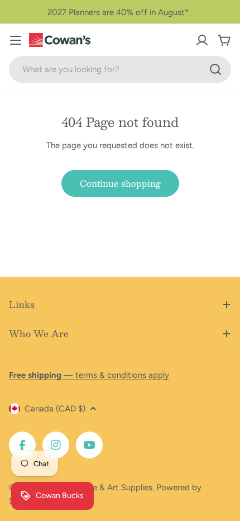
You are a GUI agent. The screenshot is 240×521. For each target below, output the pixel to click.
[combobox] (120, 69)
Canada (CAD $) (55, 409)
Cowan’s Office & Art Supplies (95, 487)
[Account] (202, 40)
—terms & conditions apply (89, 375)
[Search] (215, 69)
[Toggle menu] (15, 40)
